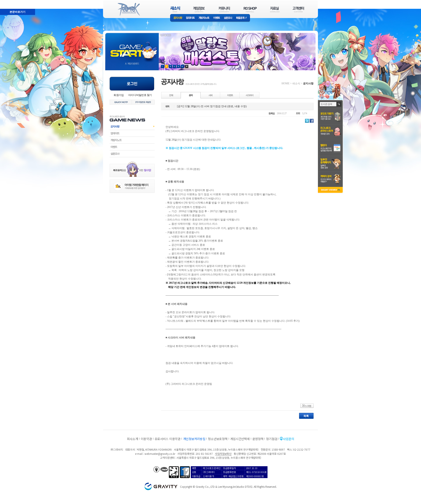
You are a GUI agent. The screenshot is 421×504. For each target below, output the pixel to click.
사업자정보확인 (223, 453)
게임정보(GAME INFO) (199, 9)
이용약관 (146, 439)
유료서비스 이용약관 (167, 439)
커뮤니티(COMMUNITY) (224, 9)
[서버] (210, 95)
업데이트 (190, 18)
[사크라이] (249, 95)
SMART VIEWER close (331, 190)
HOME (285, 83)
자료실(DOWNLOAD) (274, 9)
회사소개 (132, 439)
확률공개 (242, 18)
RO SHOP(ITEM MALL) (250, 9)
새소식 (296, 83)
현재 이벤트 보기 (186, 66)
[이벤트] (230, 95)
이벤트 (216, 18)
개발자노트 (204, 18)
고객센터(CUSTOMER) (298, 9)
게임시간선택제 (240, 439)
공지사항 (177, 18)
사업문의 (288, 439)
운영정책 (258, 439)
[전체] (171, 95)
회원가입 (119, 95)
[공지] (191, 95)
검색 (339, 104)
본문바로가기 (8, 2)
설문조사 (228, 18)
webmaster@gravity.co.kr (159, 453)
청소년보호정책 (217, 439)
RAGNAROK (128, 9)
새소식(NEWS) (175, 9)
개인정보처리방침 (194, 439)
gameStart (132, 47)
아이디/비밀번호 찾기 (140, 95)
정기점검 (271, 439)
